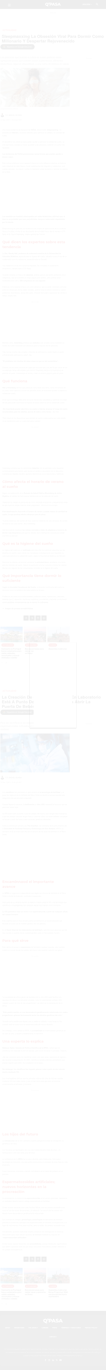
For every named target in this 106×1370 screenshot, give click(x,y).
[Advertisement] (53, 688)
